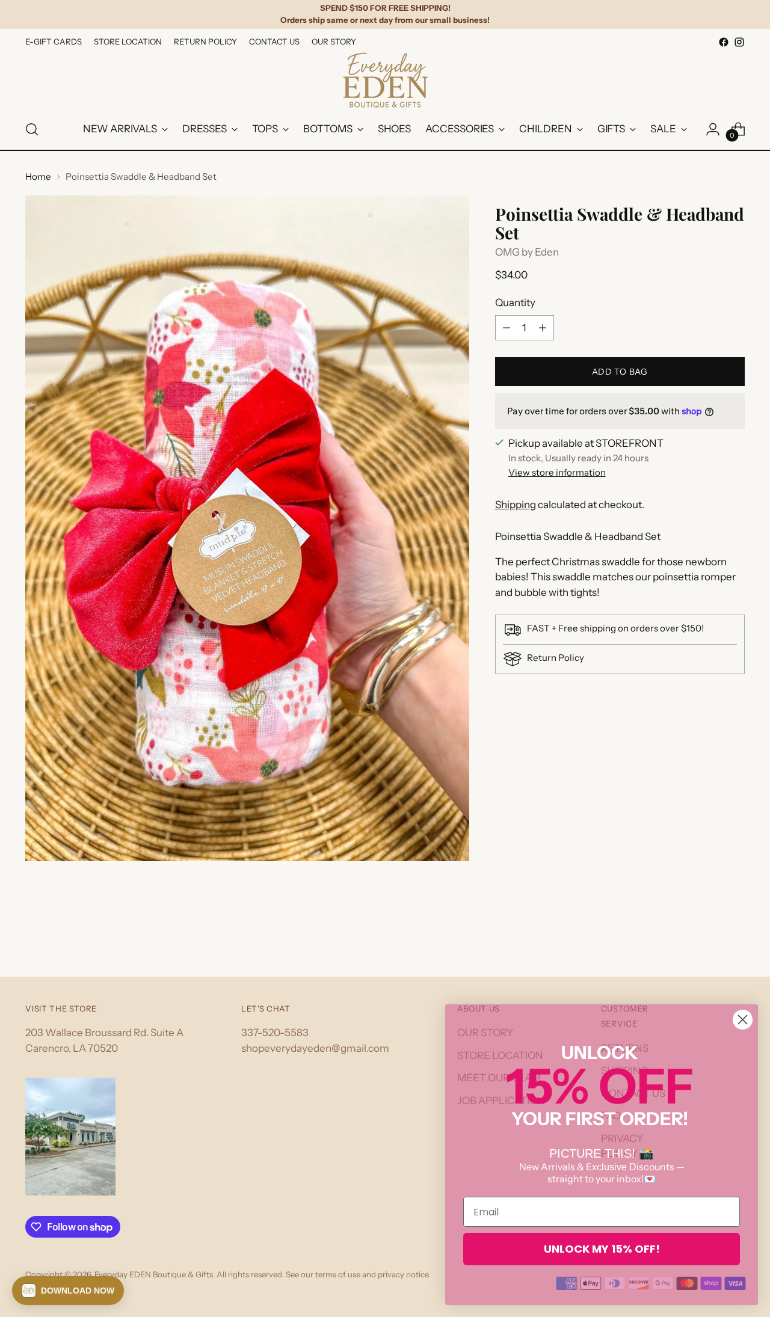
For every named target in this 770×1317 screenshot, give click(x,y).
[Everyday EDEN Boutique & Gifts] (385, 80)
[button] (68, 1290)
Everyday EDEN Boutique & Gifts (153, 1274)
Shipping (515, 505)
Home (38, 176)
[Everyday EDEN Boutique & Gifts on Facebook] (723, 42)
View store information (557, 472)
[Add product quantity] (542, 328)
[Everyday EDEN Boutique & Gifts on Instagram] (739, 42)
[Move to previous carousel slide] (707, 936)
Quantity (515, 302)
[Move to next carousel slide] (734, 935)
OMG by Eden (527, 252)
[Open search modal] (32, 129)
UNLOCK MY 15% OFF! (602, 1248)
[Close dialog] (742, 1019)
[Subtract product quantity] (506, 328)
